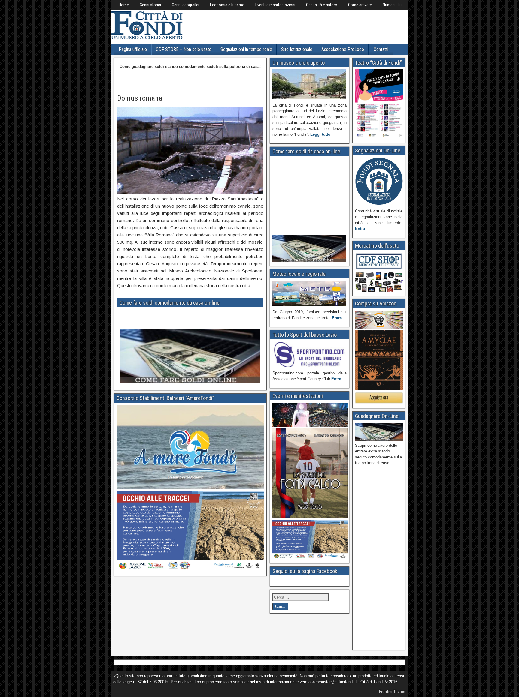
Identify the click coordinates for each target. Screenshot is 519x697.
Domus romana (139, 98)
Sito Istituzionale (296, 49)
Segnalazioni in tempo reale (246, 49)
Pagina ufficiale (133, 49)
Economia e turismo (227, 4)
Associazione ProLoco (342, 49)
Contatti (381, 49)
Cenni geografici (185, 4)
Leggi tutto (320, 134)
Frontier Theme (392, 691)
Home (124, 4)
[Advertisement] (294, 26)
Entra (337, 318)
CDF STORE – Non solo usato (183, 49)
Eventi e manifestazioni (275, 4)
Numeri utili (392, 4)
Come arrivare (360, 4)
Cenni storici (150, 4)
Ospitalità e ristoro (321, 4)
